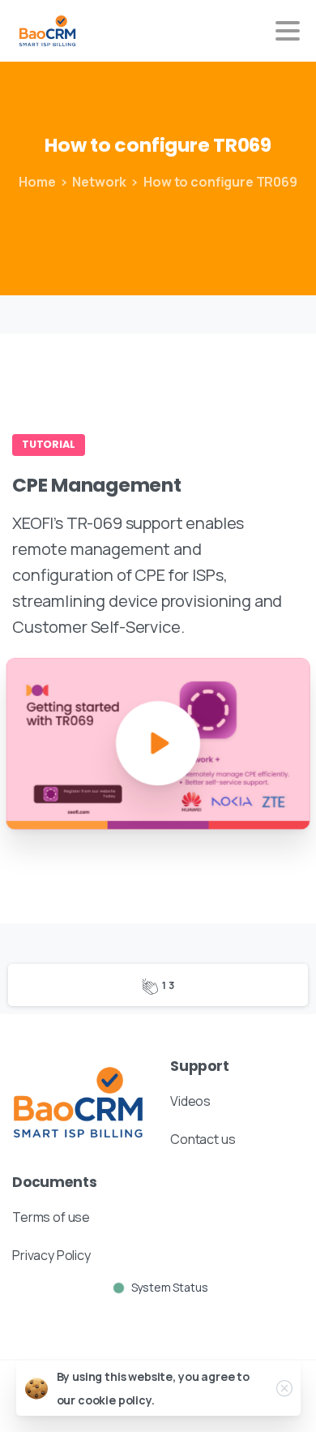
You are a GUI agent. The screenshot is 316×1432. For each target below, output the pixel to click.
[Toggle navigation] (287, 31)
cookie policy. (116, 1400)
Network (99, 182)
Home (37, 182)
